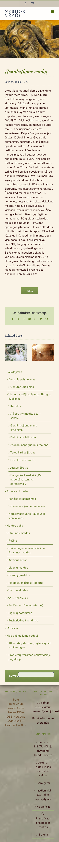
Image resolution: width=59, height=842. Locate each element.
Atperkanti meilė (17, 491)
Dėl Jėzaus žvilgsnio (23, 437)
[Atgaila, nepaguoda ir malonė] (43, 352)
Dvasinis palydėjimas (21, 379)
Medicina (12, 628)
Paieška (13, 676)
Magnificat (43, 807)
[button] (7, 352)
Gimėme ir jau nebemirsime (27, 506)
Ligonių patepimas (20, 613)
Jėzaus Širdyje (19, 468)
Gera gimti (43, 783)
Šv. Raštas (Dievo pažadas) (25, 605)
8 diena (43, 834)
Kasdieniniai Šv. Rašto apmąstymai (43, 795)
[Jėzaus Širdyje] (16, 352)
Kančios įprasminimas (22, 499)
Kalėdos (15, 406)
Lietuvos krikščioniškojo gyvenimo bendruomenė (43, 748)
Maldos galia (15, 525)
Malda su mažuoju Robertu (25, 583)
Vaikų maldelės (18, 590)
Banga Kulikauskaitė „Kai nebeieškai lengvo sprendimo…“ (26, 479)
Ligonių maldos (18, 567)
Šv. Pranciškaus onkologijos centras (43, 820)
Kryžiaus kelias (17, 560)
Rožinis (12, 540)
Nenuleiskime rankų (22, 460)
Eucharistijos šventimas (23, 620)
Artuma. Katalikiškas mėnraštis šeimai (43, 769)
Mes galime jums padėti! (22, 636)
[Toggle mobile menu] (52, 11)
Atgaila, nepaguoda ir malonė (29, 445)
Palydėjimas (14, 372)
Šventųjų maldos (19, 575)
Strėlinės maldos (19, 533)
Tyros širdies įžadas (22, 452)
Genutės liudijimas (22, 387)
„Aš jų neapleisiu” (18, 598)
